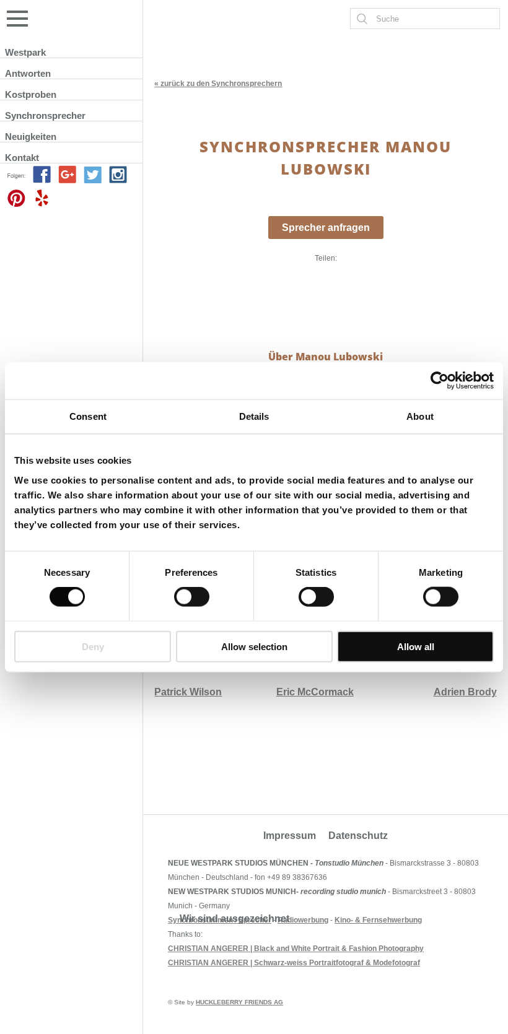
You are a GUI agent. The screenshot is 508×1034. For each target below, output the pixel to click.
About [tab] (420, 416)
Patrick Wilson (188, 692)
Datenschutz (358, 835)
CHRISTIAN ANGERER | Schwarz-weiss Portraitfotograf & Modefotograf (294, 962)
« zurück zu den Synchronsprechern (218, 83)
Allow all (415, 646)
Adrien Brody (465, 692)
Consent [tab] (88, 416)
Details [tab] (254, 416)
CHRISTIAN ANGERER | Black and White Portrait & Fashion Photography (296, 948)
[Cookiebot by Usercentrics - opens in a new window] (439, 380)
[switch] (191, 597)
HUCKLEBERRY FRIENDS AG (239, 1002)
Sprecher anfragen (326, 227)
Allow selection (254, 646)
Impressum (289, 835)
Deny (93, 646)
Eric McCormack (315, 692)
